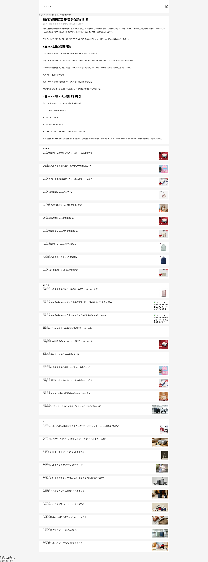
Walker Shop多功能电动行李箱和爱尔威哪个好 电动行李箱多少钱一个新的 (74, 439)
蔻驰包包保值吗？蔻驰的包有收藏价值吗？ (61, 354)
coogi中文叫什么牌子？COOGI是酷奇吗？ (61, 270)
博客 (45, 15)
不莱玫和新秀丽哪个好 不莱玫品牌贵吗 (60, 530)
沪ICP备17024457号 (6, 561)
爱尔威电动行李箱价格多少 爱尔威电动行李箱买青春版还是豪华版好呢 (73, 478)
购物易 (2, 557)
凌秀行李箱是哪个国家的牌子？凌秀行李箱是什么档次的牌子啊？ (71, 289)
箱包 (40, 15)
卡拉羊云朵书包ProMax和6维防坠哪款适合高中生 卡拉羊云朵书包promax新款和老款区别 (81, 426)
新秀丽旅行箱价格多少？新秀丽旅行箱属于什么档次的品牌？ (69, 328)
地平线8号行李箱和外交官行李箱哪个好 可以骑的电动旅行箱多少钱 (72, 406)
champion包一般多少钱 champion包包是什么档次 (63, 504)
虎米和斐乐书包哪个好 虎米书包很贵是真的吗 (62, 543)
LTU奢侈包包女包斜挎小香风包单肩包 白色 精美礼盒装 (66, 393)
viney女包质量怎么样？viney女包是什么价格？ (63, 205)
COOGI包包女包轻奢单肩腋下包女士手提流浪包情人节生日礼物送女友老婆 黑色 (77, 302)
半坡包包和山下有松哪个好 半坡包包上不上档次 (63, 452)
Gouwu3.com (47, 6)
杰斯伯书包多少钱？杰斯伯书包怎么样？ (60, 257)
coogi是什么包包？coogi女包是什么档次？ (61, 231)
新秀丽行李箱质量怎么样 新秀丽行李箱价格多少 (63, 491)
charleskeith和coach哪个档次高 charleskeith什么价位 (64, 517)
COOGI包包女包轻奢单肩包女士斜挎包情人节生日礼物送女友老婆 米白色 (74, 315)
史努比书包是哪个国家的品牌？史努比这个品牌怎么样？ (67, 166)
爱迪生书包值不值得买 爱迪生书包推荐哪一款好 (63, 465)
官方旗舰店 (9, 557)
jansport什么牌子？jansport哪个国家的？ (60, 244)
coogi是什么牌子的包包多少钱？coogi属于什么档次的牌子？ (68, 153)
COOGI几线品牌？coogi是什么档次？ (59, 218)
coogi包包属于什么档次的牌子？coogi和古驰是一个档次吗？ (68, 179)
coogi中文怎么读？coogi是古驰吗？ (58, 192)
